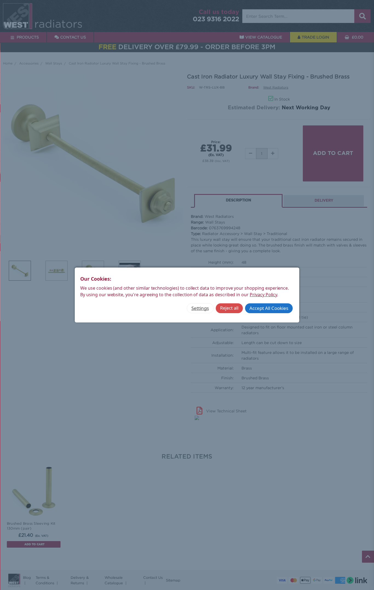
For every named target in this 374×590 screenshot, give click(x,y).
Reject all (229, 308)
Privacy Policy (263, 295)
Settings (200, 308)
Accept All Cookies (268, 308)
